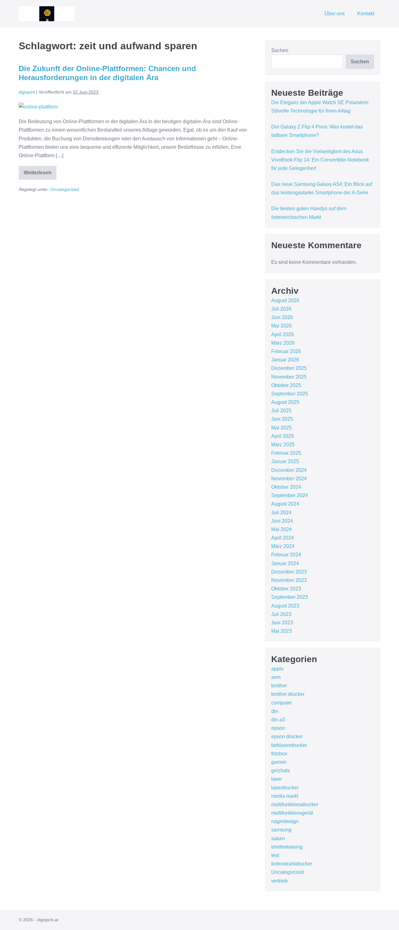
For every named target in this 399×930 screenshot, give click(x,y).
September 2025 (289, 393)
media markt (284, 796)
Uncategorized (64, 189)
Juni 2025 (282, 419)
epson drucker (287, 736)
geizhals (280, 770)
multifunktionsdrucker (294, 804)
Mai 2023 (281, 631)
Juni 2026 (282, 317)
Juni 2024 (282, 521)
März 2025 (283, 444)
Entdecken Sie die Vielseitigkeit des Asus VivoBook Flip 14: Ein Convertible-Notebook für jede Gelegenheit (320, 160)
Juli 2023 (281, 614)
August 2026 (285, 300)
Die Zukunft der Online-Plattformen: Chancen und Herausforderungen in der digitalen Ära (107, 73)
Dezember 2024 (289, 470)
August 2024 (285, 503)
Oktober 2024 (286, 487)
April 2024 (282, 537)
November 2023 (289, 580)
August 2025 (285, 402)
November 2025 (289, 377)
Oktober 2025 (286, 385)
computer (281, 702)
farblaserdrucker (289, 745)
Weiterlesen (40, 175)
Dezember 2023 (289, 571)
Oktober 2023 (286, 588)
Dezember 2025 (289, 368)
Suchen (279, 50)
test (275, 855)
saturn (278, 838)
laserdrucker (285, 787)
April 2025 (282, 436)
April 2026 (282, 334)
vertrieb (279, 881)
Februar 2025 (286, 453)
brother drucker (288, 694)
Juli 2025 (281, 410)
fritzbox (279, 753)
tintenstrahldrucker (291, 863)
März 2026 (283, 343)
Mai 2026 (281, 325)
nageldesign (285, 821)
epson (278, 728)
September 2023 (289, 597)
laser (276, 779)
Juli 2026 (281, 309)
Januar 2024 (285, 563)
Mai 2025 (281, 427)
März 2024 (283, 546)
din (274, 711)
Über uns (334, 13)
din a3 (278, 719)
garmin (278, 762)
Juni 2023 (282, 622)
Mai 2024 (281, 529)
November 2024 (289, 478)
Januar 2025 (285, 461)
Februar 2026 (286, 351)
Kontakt (365, 13)
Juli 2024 (281, 512)
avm (276, 677)
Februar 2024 (286, 554)
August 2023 (285, 605)
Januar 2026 (285, 359)
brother (279, 685)
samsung (281, 829)
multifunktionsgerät (292, 813)
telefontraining (287, 847)
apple (277, 668)
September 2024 (289, 495)
